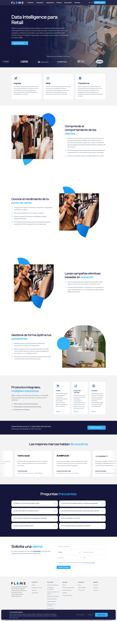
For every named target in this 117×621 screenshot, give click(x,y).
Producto (31, 2)
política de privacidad (90, 562)
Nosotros (77, 2)
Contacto (96, 590)
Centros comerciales (68, 587)
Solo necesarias (80, 614)
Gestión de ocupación (53, 596)
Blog (79, 585)
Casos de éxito (82, 587)
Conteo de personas (52, 585)
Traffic (33, 585)
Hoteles (65, 592)
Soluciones (40, 2)
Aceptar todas (101, 615)
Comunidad (68, 2)
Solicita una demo (99, 2)
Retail (64, 585)
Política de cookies (13, 617)
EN (92, 2)
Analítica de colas (52, 599)
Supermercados (67, 590)
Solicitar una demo (63, 567)
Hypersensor (50, 2)
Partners (59, 2)
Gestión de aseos (51, 601)
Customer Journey (37, 587)
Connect (34, 590)
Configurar (90, 614)
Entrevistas (81, 590)
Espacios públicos (67, 595)
